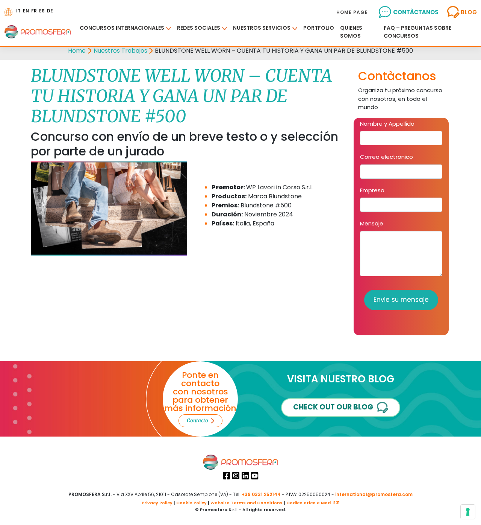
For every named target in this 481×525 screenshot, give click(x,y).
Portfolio (318, 28)
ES (42, 11)
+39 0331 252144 (261, 494)
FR (34, 11)
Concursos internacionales (122, 28)
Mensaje (371, 223)
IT (18, 11)
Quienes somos (351, 32)
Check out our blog (333, 407)
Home (77, 50)
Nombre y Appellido (387, 124)
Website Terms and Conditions (246, 503)
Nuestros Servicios (261, 28)
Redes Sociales (198, 28)
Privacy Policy (157, 503)
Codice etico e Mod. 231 (313, 503)
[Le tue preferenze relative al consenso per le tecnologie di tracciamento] (468, 512)
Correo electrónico (386, 157)
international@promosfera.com (374, 494)
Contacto (197, 420)
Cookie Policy (191, 503)
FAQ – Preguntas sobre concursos (417, 32)
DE (50, 11)
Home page (352, 12)
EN (26, 11)
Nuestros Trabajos (120, 50)
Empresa (372, 190)
